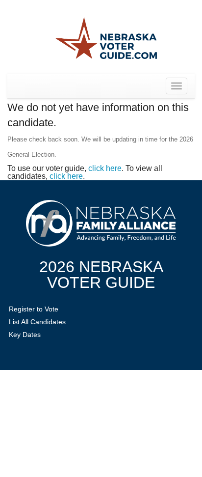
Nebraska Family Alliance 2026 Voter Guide (106, 39)
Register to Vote (33, 309)
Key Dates (25, 334)
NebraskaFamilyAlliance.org (101, 223)
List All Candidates (37, 322)
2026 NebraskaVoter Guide (101, 274)
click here (105, 168)
